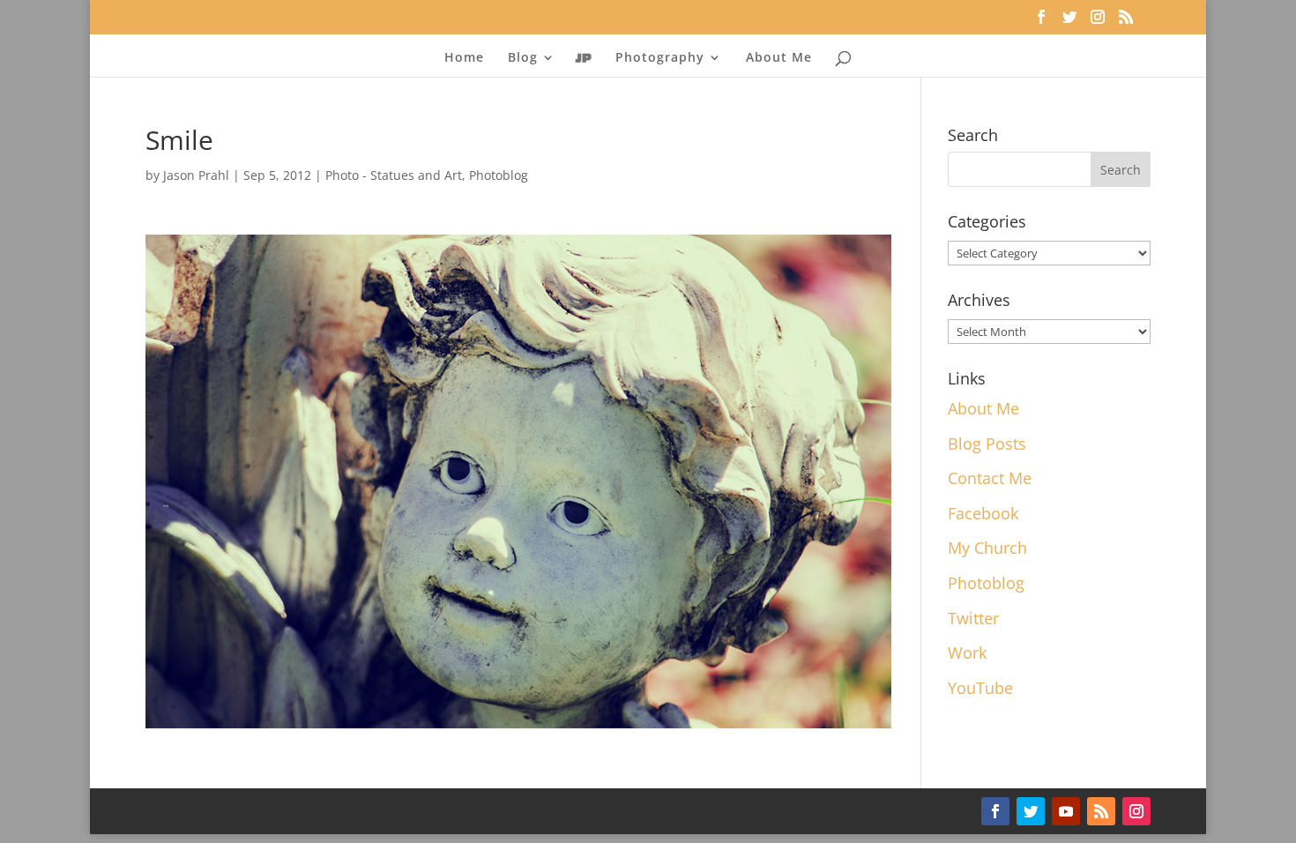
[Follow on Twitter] (1031, 811)
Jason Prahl (196, 175)
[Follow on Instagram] (1136, 811)
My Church (987, 547)
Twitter (973, 618)
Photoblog (498, 175)
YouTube (980, 687)
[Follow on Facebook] (995, 811)
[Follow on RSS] (1101, 811)
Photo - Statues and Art (393, 175)
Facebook (983, 513)
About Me (779, 58)
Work (967, 652)
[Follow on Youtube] (1066, 811)
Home (464, 58)
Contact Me (990, 478)
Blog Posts (987, 443)
